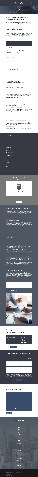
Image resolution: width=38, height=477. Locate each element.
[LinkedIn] (20, 467)
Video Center (19, 436)
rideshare (14, 52)
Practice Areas (19, 432)
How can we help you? (9, 369)
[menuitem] (19, 140)
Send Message (19, 380)
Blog (19, 434)
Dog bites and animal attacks (11, 57)
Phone (7, 364)
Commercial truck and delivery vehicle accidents (14, 53)
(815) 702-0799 (19, 462)
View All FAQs (9, 413)
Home (19, 429)
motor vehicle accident (20, 24)
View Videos (19, 201)
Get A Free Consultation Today (12, 290)
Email (20, 364)
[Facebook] (17, 467)
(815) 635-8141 (19, 454)
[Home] (19, 3)
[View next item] (8, 346)
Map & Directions (19, 445)
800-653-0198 (19, 425)
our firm (10, 22)
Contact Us (19, 437)
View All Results (13, 346)
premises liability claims (16, 56)
